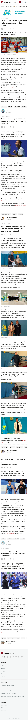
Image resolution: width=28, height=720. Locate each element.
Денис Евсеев (6, 214)
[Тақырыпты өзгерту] (21, 2)
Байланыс (3, 708)
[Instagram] (2, 29)
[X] (13, 29)
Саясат (3, 668)
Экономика (4, 673)
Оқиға (2, 665)
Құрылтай (19, 447)
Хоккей (4, 106)
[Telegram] (7, 29)
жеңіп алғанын (10, 533)
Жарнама (3, 710)
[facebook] (10, 657)
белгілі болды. (12, 88)
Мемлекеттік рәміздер (7, 691)
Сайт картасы (4, 705)
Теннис (20, 214)
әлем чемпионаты (13, 638)
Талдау (3, 671)
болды (3, 632)
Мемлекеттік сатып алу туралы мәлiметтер (12, 696)
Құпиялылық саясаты (6, 688)
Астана (12, 447)
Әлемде (3, 676)
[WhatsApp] (5, 29)
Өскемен (17, 106)
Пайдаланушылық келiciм (7, 685)
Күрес (3, 538)
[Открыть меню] (25, 2)
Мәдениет (5, 447)
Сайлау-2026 (9, 6)
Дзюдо (4, 638)
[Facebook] (10, 29)
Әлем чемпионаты (13, 538)
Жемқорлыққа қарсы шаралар (9, 693)
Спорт (10, 106)
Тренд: (2, 6)
